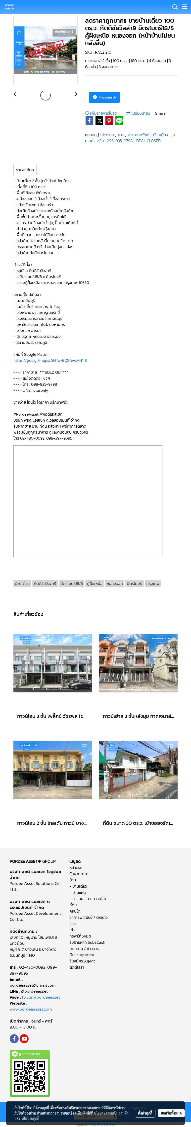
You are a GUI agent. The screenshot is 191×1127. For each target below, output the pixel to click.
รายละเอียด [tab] (25, 170)
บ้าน (72, 880)
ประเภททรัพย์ (139, 135)
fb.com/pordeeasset (41, 997)
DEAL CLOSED (148, 141)
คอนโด (74, 911)
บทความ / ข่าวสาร (84, 948)
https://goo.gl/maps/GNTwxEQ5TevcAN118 (50, 360)
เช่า (72, 930)
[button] (173, 7)
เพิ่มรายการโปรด (103, 113)
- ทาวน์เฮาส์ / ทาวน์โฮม (88, 899)
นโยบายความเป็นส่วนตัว (111, 1113)
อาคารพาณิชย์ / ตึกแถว (88, 917)
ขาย (121, 135)
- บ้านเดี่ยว (78, 886)
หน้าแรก (75, 867)
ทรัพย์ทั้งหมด (80, 936)
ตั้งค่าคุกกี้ (145, 1113)
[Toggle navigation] (184, 6)
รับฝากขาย (78, 874)
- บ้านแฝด (77, 892)
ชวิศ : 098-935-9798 (115, 141)
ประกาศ (108, 135)
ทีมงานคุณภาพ (81, 955)
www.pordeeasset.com (31, 1009)
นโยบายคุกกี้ (30, 1118)
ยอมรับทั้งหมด (171, 1113)
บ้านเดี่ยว (161, 135)
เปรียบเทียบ (140, 113)
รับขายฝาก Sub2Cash (87, 942)
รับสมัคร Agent (82, 961)
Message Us (107, 97)
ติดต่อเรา (76, 967)
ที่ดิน (73, 905)
